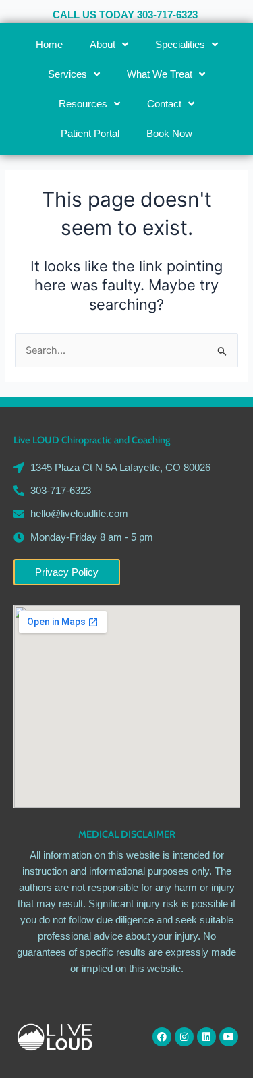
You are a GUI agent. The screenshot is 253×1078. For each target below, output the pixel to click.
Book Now (169, 133)
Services (67, 74)
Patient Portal (90, 133)
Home (49, 44)
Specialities (180, 44)
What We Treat (159, 74)
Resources (83, 104)
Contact (164, 104)
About (102, 44)
